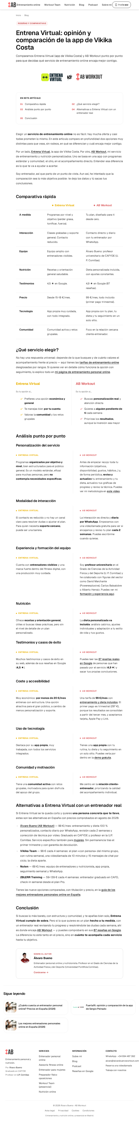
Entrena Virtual (40, 151)
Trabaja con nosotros (116, 1070)
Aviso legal (50, 1110)
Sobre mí (107, 4)
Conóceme (41, 972)
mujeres (79, 840)
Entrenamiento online (28, 4)
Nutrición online (47, 1091)
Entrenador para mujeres (52, 1069)
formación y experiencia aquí (97, 593)
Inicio (18, 15)
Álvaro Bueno (15, 1067)
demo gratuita (102, 757)
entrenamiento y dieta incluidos (99, 702)
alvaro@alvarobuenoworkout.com (122, 1060)
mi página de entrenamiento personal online (82, 372)
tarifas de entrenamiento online (99, 362)
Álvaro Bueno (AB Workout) (37, 826)
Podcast (93, 4)
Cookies (75, 1110)
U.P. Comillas (23, 1074)
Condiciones (88, 1110)
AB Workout (98, 151)
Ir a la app (123, 4)
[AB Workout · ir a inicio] (12, 4)
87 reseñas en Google (107, 930)
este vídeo (113, 491)
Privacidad (63, 1110)
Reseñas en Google (82, 1071)
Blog (81, 4)
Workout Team (52, 4)
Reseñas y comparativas (32, 23)
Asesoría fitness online (51, 1064)
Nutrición (69, 4)
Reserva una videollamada (119, 1065)
